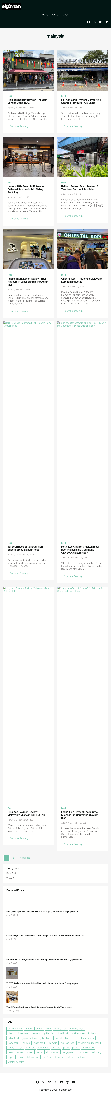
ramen (30, 1052)
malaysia (52, 1042)
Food (10, 96)
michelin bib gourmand (89, 1042)
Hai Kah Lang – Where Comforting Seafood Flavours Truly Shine (81, 101)
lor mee (26, 1042)
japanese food (30, 1038)
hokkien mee (78, 1033)
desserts (36, 1033)
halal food (63, 1033)
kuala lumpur (87, 1038)
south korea (82, 1052)
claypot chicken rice (18, 1033)
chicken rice (60, 1028)
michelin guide (15, 1047)
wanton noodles (16, 1061)
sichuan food (52, 1052)
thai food (47, 1057)
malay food (39, 1042)
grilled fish (49, 1033)
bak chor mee (15, 1028)
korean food (71, 1038)
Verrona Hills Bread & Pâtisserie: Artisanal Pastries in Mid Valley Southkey (26, 189)
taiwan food (33, 1057)
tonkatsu (59, 1057)
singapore (68, 1052)
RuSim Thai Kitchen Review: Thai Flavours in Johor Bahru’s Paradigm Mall (28, 281)
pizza (66, 1047)
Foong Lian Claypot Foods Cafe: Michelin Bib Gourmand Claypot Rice (79, 814)
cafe (48, 1028)
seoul (39, 1052)
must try (30, 1047)
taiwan (20, 1057)
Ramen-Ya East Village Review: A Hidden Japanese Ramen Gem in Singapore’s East (44, 959)
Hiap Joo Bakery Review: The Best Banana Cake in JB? (27, 101)
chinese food (76, 1028)
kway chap (13, 1042)
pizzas (75, 1047)
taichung (96, 1052)
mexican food (67, 1042)
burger (39, 1028)
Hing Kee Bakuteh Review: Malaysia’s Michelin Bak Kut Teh (26, 813)
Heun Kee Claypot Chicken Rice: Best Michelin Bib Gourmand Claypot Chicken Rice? (80, 549)
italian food (13, 1038)
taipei (10, 1057)
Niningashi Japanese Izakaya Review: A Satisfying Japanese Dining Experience (42, 911)
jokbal (59, 1038)
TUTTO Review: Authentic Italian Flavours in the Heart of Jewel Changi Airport (42, 983)
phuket (56, 1047)
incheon (92, 1033)
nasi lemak (43, 1047)
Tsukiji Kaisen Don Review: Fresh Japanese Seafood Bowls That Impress (39, 1007)
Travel (9, 878)
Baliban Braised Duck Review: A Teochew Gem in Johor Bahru (79, 188)
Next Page (25, 857)
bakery (28, 1028)
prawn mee (88, 1047)
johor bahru (46, 1038)
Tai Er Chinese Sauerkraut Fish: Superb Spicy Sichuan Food (26, 548)
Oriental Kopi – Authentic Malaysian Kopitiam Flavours (81, 280)
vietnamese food (76, 1057)
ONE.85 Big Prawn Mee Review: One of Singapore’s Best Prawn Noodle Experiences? (45, 935)
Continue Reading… (21, 127)
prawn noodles (15, 1052)
